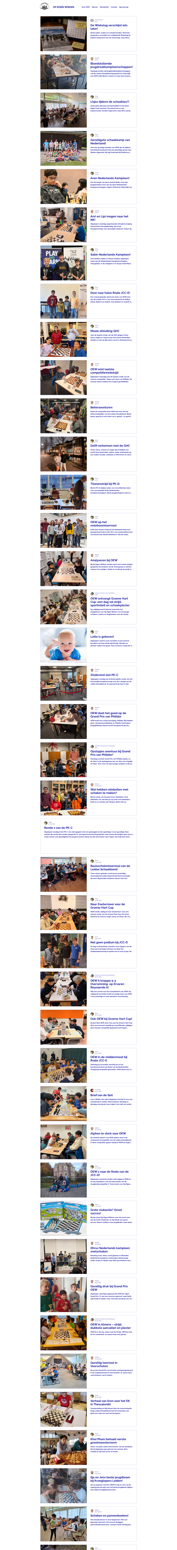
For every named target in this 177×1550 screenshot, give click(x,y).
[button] (86, 7)
